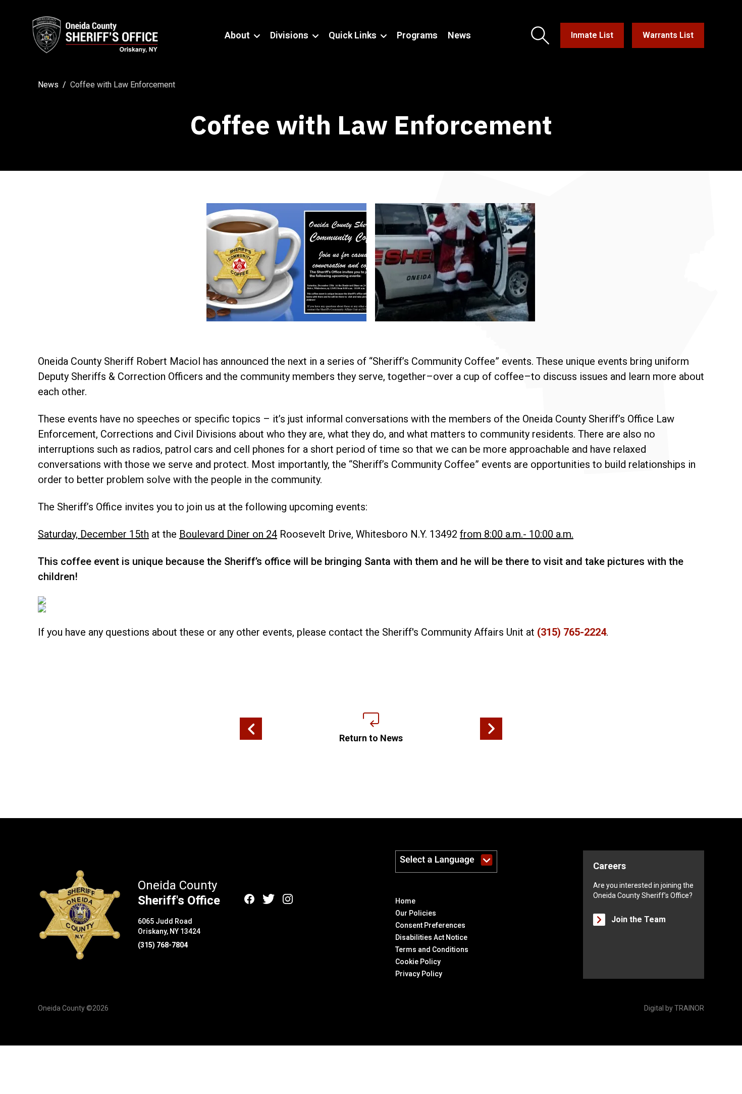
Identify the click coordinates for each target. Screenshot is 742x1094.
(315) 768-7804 (163, 945)
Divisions (289, 35)
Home (405, 901)
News (459, 35)
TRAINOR (689, 1008)
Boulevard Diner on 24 (228, 534)
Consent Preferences (430, 925)
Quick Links (353, 35)
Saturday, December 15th (93, 534)
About (237, 35)
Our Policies (415, 913)
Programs (417, 35)
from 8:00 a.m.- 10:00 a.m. (516, 534)
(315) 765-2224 (571, 632)
